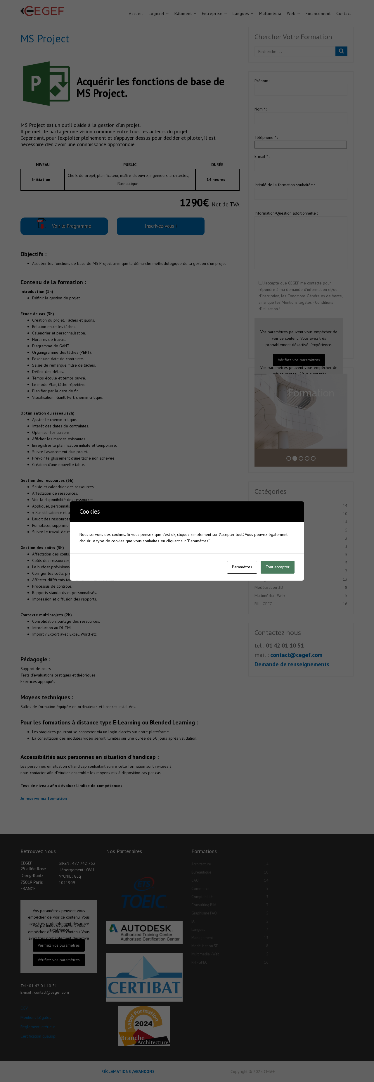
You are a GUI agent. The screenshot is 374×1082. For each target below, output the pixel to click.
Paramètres (242, 567)
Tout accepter (278, 567)
